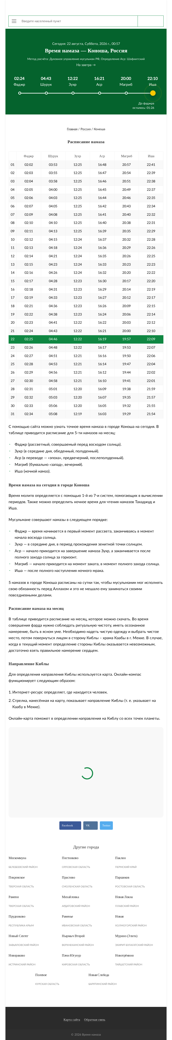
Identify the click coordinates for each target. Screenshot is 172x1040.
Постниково (70, 858)
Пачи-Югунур (71, 955)
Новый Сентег (18, 936)
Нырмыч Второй (73, 936)
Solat (86, 7)
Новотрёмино (124, 955)
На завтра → (86, 65)
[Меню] (14, 21)
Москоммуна (17, 858)
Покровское (17, 877)
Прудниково (17, 916)
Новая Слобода (99, 975)
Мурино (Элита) (126, 936)
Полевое (41, 975)
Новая (119, 916)
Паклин (120, 858)
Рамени (14, 897)
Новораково (17, 955)
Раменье (67, 916)
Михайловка (70, 897)
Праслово (68, 877)
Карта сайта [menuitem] (72, 1019)
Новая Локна (124, 897)
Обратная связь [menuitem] (94, 1019)
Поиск (150, 21)
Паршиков (122, 877)
